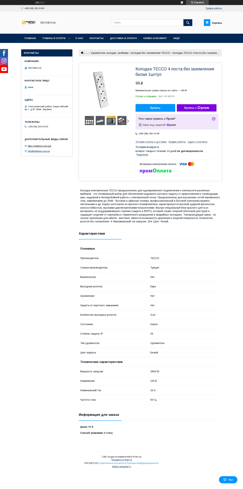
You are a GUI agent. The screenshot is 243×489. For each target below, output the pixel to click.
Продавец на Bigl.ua (121, 460)
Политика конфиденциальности (142, 463)
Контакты (97, 38)
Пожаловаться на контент (112, 463)
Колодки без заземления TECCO (150, 52)
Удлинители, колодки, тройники (109, 52)
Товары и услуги (53, 38)
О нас (79, 38)
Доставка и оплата (123, 38)
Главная (30, 38)
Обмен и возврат (155, 38)
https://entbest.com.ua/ (39, 146)
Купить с (190, 107)
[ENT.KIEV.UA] (28, 29)
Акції (176, 38)
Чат (231, 479)
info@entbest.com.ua (39, 151)
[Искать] (187, 22)
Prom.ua (137, 457)
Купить (155, 107)
